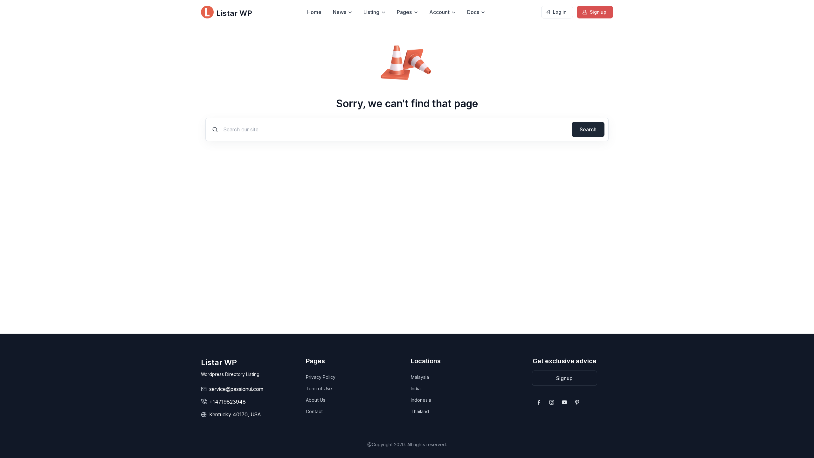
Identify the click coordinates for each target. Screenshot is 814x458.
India (416, 388)
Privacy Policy (320, 377)
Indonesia (421, 400)
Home (314, 12)
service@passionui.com (236, 389)
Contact (314, 411)
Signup (564, 378)
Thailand (420, 411)
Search (588, 129)
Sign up (598, 12)
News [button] (339, 12)
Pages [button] (404, 12)
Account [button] (439, 12)
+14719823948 (227, 402)
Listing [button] (371, 12)
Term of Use (319, 388)
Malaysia (420, 377)
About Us (315, 400)
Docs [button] (473, 12)
